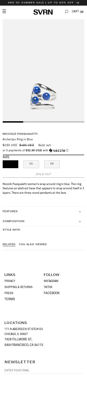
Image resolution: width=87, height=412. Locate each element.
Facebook (52, 293)
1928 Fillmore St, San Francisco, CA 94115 (23, 342)
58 (55, 165)
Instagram (51, 281)
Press (8, 293)
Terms (9, 299)
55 (34, 165)
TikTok (48, 287)
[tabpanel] (43, 70)
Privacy (9, 281)
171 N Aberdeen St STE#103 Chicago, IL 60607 (23, 332)
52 (13, 165)
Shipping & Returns (18, 287)
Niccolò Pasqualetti (20, 134)
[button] (66, 11)
